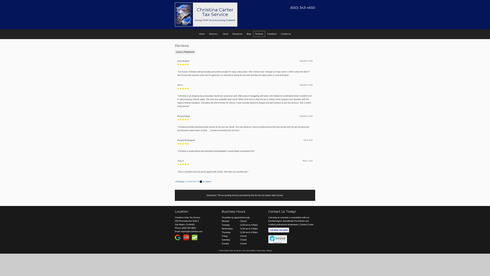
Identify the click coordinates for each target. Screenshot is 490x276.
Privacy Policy (261, 250)
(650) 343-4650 (189, 228)
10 (204, 182)
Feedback (272, 34)
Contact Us (286, 34)
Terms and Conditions (249, 250)
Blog (249, 34)
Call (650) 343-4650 (279, 230)
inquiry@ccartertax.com (191, 231)
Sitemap (269, 250)
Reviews (259, 34)
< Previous (180, 182)
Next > (209, 182)
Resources (237, 34)
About (225, 34)
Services (213, 34)
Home (202, 34)
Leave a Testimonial (185, 52)
